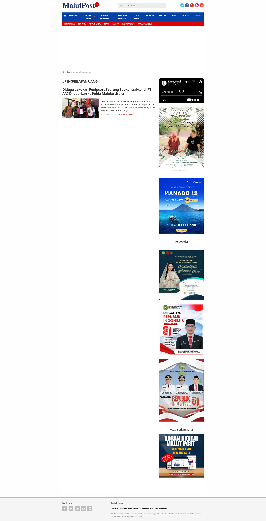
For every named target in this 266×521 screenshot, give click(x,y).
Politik (162, 15)
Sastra (115, 23)
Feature (82, 23)
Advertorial (95, 23)
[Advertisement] (133, 49)
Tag (68, 72)
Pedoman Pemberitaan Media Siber (134, 509)
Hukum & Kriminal (122, 17)
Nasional (73, 15)
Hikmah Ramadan (104, 17)
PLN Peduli (137, 17)
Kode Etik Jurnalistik (158, 509)
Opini (173, 15)
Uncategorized (144, 23)
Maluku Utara (88, 17)
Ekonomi (150, 15)
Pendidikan (69, 23)
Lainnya (197, 15)
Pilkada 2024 (128, 23)
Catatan (184, 15)
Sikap (106, 23)
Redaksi (114, 509)
